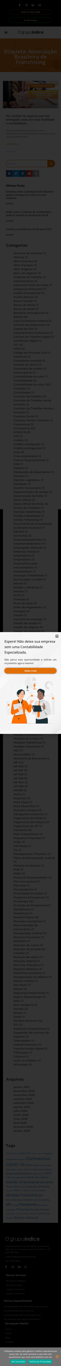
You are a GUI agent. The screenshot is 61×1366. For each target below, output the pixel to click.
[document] (30, 683)
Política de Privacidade (40, 1361)
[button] (57, 636)
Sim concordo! (18, 1361)
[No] (57, 1356)
